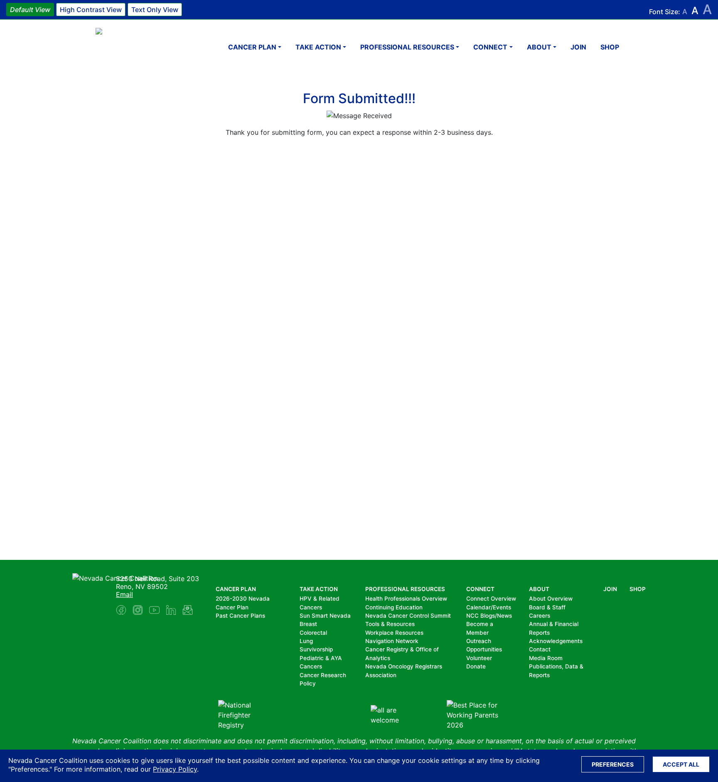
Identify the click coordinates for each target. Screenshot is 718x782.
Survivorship (316, 649)
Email (124, 594)
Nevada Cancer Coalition (145, 47)
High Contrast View (91, 9)
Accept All (681, 764)
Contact (540, 649)
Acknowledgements (556, 641)
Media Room (546, 658)
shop (609, 47)
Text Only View (154, 9)
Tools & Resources (390, 624)
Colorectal (313, 632)
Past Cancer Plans (240, 615)
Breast (308, 624)
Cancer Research (323, 675)
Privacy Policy (175, 769)
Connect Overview (491, 598)
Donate (476, 666)
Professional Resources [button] (407, 47)
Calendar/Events (488, 607)
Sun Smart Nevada (325, 615)
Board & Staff (547, 607)
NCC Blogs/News (489, 615)
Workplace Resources (394, 632)
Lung (306, 641)
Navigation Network (391, 641)
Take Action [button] (318, 47)
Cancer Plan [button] (252, 47)
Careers (539, 615)
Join (578, 47)
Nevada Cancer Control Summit (408, 615)
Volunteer (479, 658)
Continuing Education (394, 607)
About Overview (551, 598)
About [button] (539, 47)
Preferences (613, 764)
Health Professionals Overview (406, 598)
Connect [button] (490, 47)
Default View (30, 9)
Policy (308, 683)
